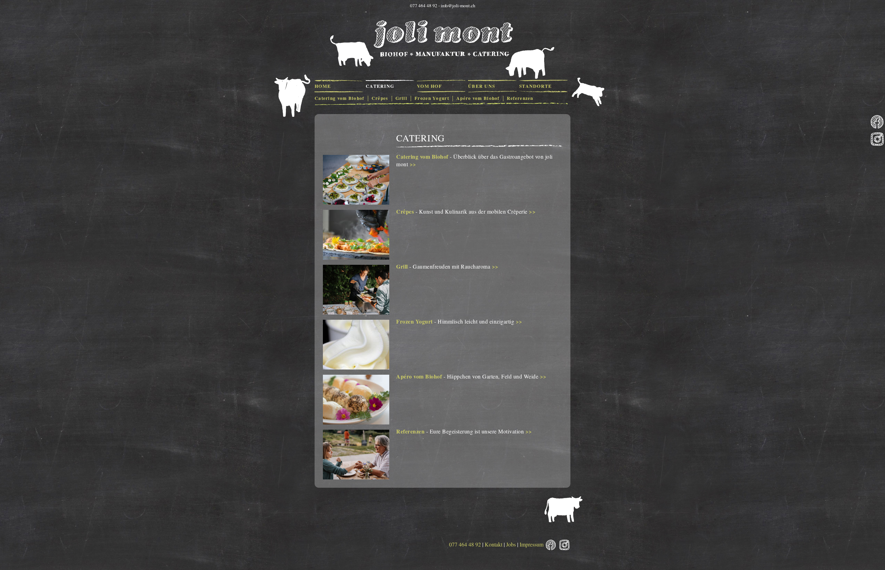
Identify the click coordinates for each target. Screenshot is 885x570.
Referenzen (410, 431)
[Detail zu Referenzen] (356, 477)
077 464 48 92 (465, 544)
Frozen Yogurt (414, 321)
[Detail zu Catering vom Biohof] (356, 202)
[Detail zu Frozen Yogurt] (356, 367)
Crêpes (405, 211)
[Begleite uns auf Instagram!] (877, 139)
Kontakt (493, 544)
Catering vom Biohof (422, 156)
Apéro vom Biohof (419, 376)
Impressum (531, 544)
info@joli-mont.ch (458, 5)
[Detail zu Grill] (356, 312)
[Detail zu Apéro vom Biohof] (356, 422)
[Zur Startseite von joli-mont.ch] (442, 38)
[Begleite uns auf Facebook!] (877, 122)
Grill (402, 266)
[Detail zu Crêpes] (356, 257)
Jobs (511, 544)
